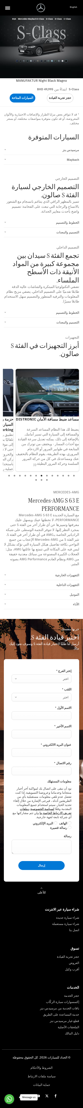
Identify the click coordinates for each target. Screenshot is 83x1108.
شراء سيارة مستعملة (65, 924)
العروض (74, 963)
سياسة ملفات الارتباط (42, 1076)
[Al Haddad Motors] (40, 7)
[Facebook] (55, 1095)
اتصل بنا (74, 930)
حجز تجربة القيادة (68, 957)
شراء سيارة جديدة (67, 918)
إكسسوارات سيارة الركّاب (62, 1002)
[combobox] (41, 678)
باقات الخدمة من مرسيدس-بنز (59, 1008)
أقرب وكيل (72, 969)
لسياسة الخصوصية (42, 809)
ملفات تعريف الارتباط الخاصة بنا (45, 811)
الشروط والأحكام (41, 1068)
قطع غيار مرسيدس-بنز (64, 1021)
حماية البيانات (41, 1085)
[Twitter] (47, 1095)
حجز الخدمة (71, 996)
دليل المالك (72, 1033)
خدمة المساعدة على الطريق (61, 1014)
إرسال (41, 865)
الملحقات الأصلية (68, 1027)
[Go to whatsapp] (9, 1099)
